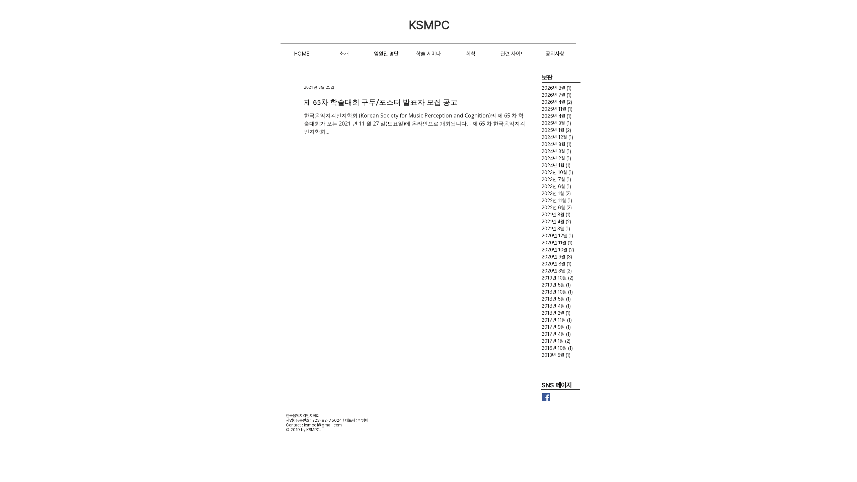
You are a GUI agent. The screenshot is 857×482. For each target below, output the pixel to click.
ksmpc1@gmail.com (323, 425)
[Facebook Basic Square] (546, 397)
